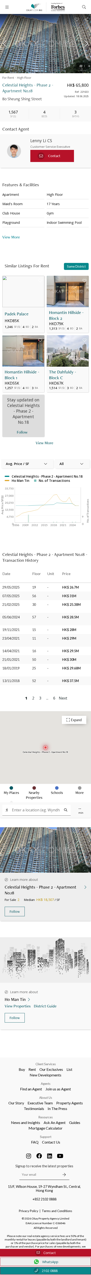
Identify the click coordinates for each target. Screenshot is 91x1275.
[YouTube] (60, 1155)
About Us (45, 1097)
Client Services (45, 1064)
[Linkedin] (49, 1155)
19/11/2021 (11, 630)
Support (45, 1137)
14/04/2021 (11, 651)
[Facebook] (39, 1155)
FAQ (34, 1142)
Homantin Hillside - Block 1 (22, 375)
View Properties (18, 1005)
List (69, 1069)
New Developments (45, 1075)
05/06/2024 (11, 617)
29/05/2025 (11, 587)
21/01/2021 (11, 660)
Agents (45, 1083)
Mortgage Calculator (45, 1128)
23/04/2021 (11, 638)
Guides (74, 1122)
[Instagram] (28, 1155)
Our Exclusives (51, 1069)
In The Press (57, 1108)
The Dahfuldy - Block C (62, 375)
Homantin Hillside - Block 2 (66, 315)
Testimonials (34, 1108)
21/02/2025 (11, 604)
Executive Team (40, 1103)
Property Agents (69, 1103)
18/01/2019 (11, 668)
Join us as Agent (58, 1089)
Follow (15, 911)
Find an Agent (31, 1089)
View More (44, 442)
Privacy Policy (28, 1211)
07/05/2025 (11, 596)
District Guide (45, 1005)
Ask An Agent (55, 1122)
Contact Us (51, 1142)
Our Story (16, 1103)
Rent (32, 1069)
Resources (45, 1117)
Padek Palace (16, 314)
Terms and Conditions (57, 1211)
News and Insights (25, 1122)
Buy (22, 1069)
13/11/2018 (11, 681)
